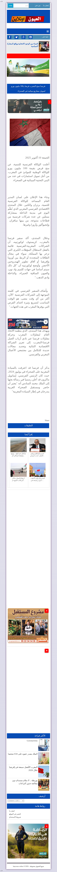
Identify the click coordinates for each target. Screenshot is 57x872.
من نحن (37, 5)
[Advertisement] (28, 518)
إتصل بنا (46, 5)
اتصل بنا (12, 811)
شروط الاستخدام (15, 817)
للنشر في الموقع (15, 814)
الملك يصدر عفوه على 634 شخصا (22, 754)
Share (47, 420)
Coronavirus (32, 741)
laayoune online (18, 866)
